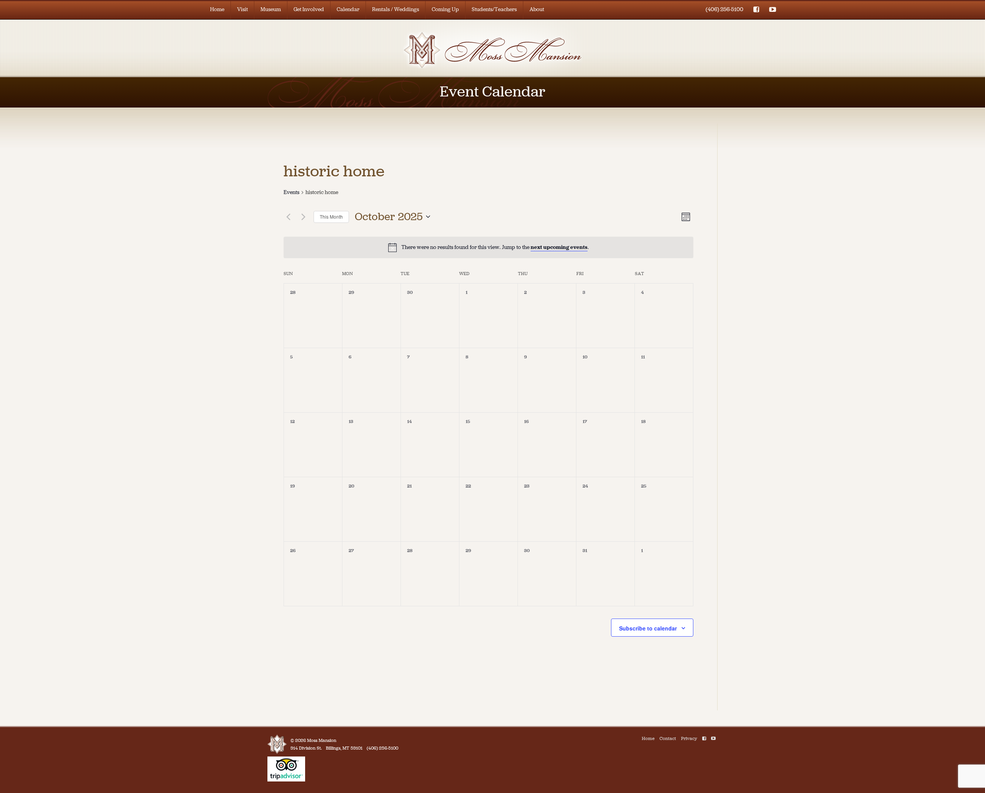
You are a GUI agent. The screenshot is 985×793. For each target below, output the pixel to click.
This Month (331, 216)
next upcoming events (559, 247)
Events (291, 192)
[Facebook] (704, 738)
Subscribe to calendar (648, 628)
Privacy (689, 738)
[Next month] (303, 216)
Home (217, 9)
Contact (667, 738)
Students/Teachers (494, 9)
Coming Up (445, 9)
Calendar (348, 9)
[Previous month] (288, 216)
